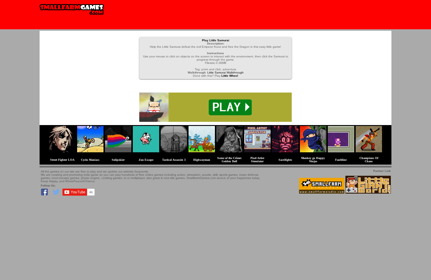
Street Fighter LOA (62, 159)
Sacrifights (285, 159)
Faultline (341, 159)
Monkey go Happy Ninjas (313, 159)
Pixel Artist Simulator (257, 159)
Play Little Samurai (215, 40)
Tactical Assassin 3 (174, 159)
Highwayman (201, 159)
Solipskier (118, 159)
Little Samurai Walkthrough (225, 72)
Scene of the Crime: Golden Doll (229, 159)
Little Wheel (229, 75)
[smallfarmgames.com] (72, 16)
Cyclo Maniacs (90, 159)
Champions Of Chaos (368, 159)
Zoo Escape (146, 159)
